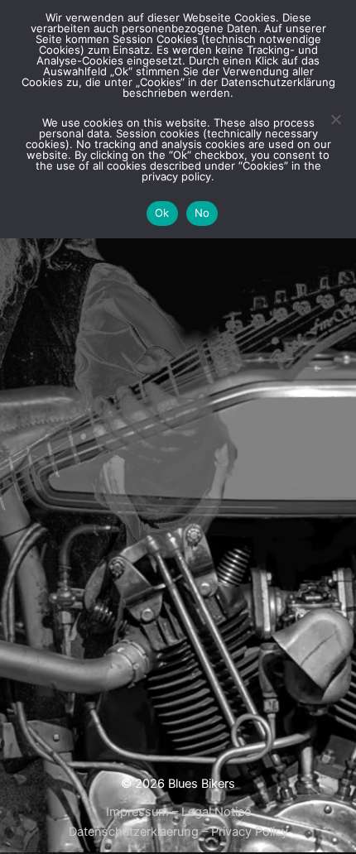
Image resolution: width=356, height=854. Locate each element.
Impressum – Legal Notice (178, 811)
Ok (162, 212)
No (202, 212)
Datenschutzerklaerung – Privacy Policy (178, 831)
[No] (335, 119)
